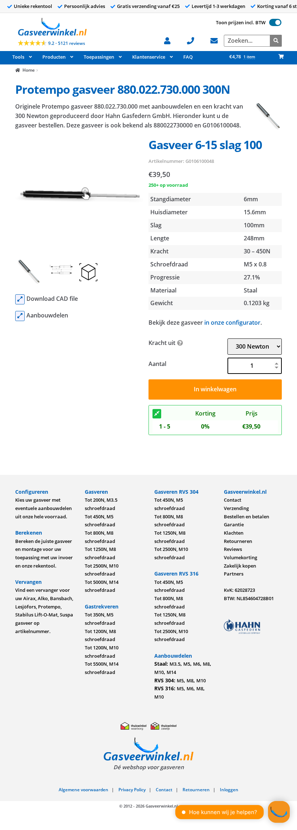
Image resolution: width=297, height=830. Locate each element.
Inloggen (229, 790)
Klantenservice (148, 57)
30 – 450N (257, 251)
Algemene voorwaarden (83, 790)
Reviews (233, 549)
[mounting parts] (20, 316)
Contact (232, 500)
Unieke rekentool (33, 6)
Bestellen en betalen (246, 516)
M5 (186, 664)
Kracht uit (161, 343)
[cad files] (20, 299)
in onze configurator (232, 322)
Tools (18, 57)
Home (28, 70)
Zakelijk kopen (240, 566)
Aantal (157, 364)
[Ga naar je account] (171, 40)
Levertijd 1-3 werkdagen (218, 6)
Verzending (236, 508)
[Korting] (156, 413)
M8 (206, 664)
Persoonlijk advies (84, 6)
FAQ (188, 57)
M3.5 (175, 664)
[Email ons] (218, 40)
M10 (159, 672)
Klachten (233, 533)
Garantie (234, 524)
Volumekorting (240, 557)
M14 (171, 672)
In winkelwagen (215, 389)
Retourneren (238, 541)
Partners (233, 573)
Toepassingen (99, 57)
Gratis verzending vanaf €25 (148, 6)
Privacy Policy (132, 790)
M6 (196, 664)
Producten (54, 57)
